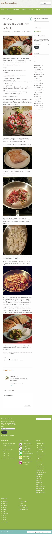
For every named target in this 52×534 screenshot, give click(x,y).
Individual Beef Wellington (9, 443)
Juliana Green (13, 376)
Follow (36, 47)
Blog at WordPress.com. (7, 532)
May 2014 (37, 98)
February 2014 (38, 103)
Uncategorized (16, 9)
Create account (23, 501)
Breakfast (5, 503)
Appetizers (31, 9)
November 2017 (38, 65)
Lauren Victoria (26, 461)
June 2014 (37, 96)
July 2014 (37, 94)
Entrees (24, 9)
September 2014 (38, 90)
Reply (12, 385)
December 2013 (38, 107)
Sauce (4, 511)
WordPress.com (24, 509)
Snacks (38, 9)
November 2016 (38, 69)
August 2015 (38, 76)
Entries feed (23, 505)
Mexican (15, 33)
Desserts (44, 9)
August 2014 (38, 92)
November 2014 (38, 87)
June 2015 (37, 80)
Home (2, 9)
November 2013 (38, 109)
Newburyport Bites (9, 3)
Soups (10, 12)
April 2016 (37, 71)
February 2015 (38, 83)
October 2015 (38, 72)
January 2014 (38, 105)
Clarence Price (26, 448)
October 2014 (38, 89)
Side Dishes (3, 12)
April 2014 (37, 100)
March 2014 (37, 101)
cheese (6, 33)
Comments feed (24, 507)
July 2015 (37, 78)
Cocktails (5, 505)
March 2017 (37, 67)
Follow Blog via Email (39, 35)
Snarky (4, 517)
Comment (27, 405)
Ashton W (25, 451)
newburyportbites (18, 31)
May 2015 (37, 81)
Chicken (10, 33)
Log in (21, 503)
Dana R (24, 456)
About (8, 9)
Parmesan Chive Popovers (9, 458)
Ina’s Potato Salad (27, 449)
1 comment (28, 31)
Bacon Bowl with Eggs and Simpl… (27, 458)
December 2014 (38, 85)
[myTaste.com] (37, 31)
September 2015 (38, 74)
